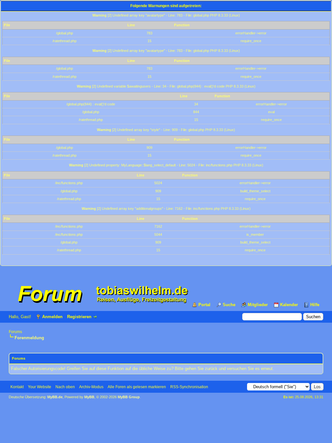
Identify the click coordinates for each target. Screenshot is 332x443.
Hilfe (314, 304)
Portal (204, 304)
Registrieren (79, 316)
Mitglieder (258, 304)
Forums (15, 331)
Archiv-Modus (91, 387)
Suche (229, 304)
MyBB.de (55, 397)
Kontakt (17, 387)
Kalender (289, 304)
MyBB (89, 397)
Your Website (39, 387)
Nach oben (65, 387)
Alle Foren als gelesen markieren (137, 387)
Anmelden (52, 316)
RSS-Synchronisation (189, 387)
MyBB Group (129, 397)
